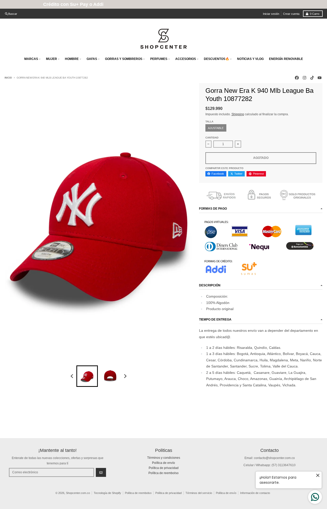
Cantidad (211, 137)
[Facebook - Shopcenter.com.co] (297, 78)
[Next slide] (125, 376)
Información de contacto (255, 492)
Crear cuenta (291, 13)
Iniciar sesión (271, 13)
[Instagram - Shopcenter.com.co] (304, 78)
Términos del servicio (198, 492)
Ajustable (216, 128)
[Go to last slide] (72, 376)
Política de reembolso (138, 492)
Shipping (237, 114)
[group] (87, 376)
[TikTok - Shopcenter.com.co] (312, 78)
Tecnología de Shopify (107, 492)
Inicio (8, 77)
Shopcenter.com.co (78, 492)
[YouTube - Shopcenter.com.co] (320, 78)
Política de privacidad (168, 492)
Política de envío (226, 492)
